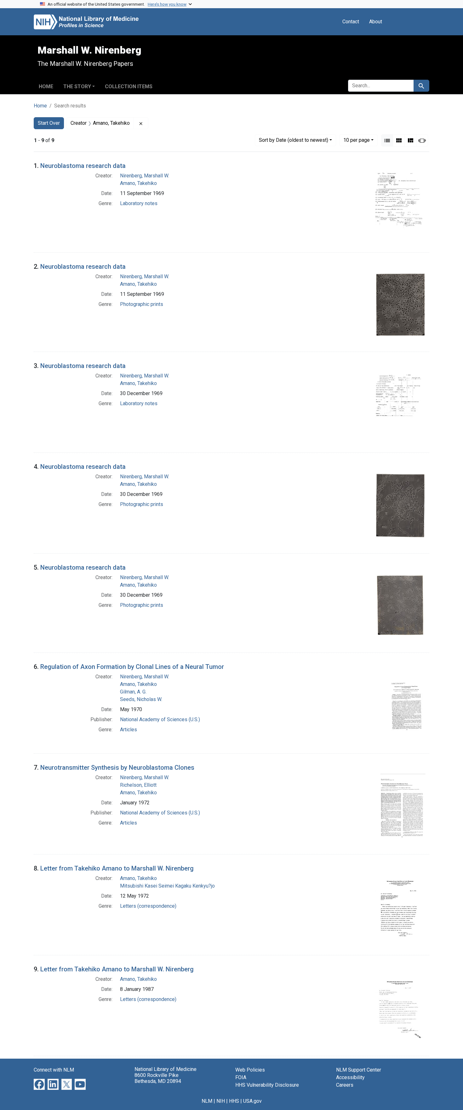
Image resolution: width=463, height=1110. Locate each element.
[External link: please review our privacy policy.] (39, 1084)
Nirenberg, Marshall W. (144, 176)
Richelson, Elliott (138, 785)
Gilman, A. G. (133, 692)
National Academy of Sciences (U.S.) (160, 719)
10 (356, 140)
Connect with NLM (54, 1070)
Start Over (49, 123)
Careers (344, 1085)
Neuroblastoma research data (83, 166)
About (375, 22)
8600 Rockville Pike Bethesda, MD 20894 (157, 1078)
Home (46, 86)
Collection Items (128, 86)
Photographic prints (141, 304)
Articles (128, 730)
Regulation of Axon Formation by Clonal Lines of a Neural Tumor (132, 666)
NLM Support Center (358, 1070)
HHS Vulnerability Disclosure (267, 1085)
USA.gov (252, 1101)
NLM (207, 1101)
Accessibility (350, 1077)
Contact (350, 22)
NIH (220, 1101)
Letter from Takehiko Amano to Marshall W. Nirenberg (117, 868)
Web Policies (250, 1070)
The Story (77, 86)
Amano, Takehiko (138, 183)
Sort (293, 140)
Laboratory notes (138, 203)
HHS (234, 1101)
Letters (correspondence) (148, 906)
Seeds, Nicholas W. (141, 699)
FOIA (240, 1077)
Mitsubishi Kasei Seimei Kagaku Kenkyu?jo (167, 886)
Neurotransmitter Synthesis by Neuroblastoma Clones (117, 767)
